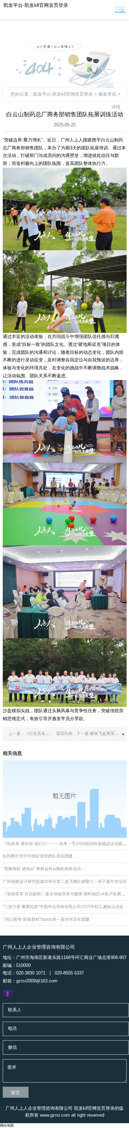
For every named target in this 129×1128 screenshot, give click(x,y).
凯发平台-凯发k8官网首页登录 (35, 5)
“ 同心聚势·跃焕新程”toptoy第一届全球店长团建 (46, 919)
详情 (115, 107)
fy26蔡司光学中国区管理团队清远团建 (38, 856)
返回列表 (64, 733)
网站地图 (7, 1125)
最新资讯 (107, 94)
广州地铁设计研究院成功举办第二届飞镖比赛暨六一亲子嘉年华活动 (65, 881)
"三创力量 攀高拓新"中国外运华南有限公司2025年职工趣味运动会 (63, 906)
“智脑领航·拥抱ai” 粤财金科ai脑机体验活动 (42, 868)
